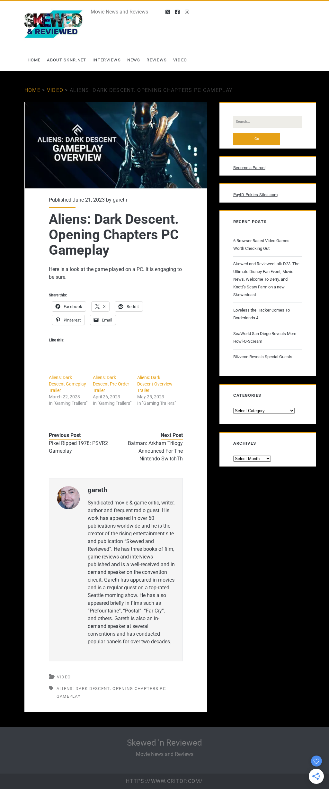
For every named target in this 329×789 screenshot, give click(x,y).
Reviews (157, 60)
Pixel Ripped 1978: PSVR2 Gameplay (78, 447)
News (133, 60)
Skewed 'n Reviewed (164, 743)
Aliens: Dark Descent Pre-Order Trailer (111, 384)
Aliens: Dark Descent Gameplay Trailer (67, 384)
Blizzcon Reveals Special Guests (262, 356)
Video (180, 60)
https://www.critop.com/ (164, 781)
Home (34, 60)
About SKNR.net (66, 60)
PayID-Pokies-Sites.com (255, 194)
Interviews (107, 60)
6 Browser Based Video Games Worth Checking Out (261, 244)
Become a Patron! (249, 167)
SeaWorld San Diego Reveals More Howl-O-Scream (264, 337)
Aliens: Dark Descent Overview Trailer (155, 384)
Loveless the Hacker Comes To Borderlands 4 (261, 314)
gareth (120, 200)
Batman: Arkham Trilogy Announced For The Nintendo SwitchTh (155, 451)
